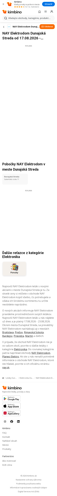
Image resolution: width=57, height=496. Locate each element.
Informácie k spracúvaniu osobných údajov (28, 487)
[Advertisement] (28, 75)
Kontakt (6, 436)
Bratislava (8, 332)
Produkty (6, 449)
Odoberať (48, 26)
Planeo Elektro (10, 356)
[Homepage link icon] (3, 378)
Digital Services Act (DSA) (28, 491)
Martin (29, 336)
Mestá (5, 444)
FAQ (4, 432)
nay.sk (5, 367)
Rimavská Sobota (34, 332)
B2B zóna (7, 464)
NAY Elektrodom (40, 353)
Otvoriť (48, 4)
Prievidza (19, 336)
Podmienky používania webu (28, 484)
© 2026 (29, 476)
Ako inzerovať (9, 460)
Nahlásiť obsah (9, 440)
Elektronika (20, 349)
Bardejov (7, 336)
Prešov (19, 332)
